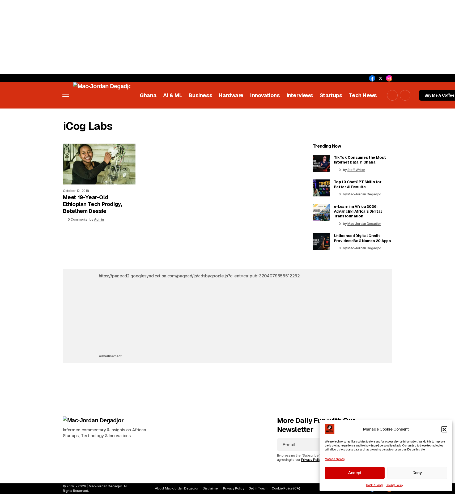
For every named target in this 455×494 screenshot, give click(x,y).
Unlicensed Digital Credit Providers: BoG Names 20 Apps (362, 238)
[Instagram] (389, 78)
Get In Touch (258, 488)
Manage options (335, 459)
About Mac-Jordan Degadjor (176, 488)
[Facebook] (372, 78)
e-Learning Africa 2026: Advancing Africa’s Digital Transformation (358, 211)
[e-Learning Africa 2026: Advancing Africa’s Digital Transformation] (321, 212)
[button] (444, 429)
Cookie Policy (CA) (286, 488)
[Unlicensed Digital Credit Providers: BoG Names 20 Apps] (321, 241)
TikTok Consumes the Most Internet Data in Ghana (360, 160)
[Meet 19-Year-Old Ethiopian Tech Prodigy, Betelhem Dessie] (99, 164)
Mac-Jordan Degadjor (364, 194)
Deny (417, 472)
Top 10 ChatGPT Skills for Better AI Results (357, 184)
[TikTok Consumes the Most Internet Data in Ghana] (321, 163)
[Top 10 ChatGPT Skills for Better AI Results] (321, 187)
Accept (354, 472)
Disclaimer (211, 488)
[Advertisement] (159, 37)
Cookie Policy (374, 485)
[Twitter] (380, 78)
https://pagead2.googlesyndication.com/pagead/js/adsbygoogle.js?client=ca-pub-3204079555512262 (199, 275)
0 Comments (77, 219)
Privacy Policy (394, 485)
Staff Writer (356, 170)
